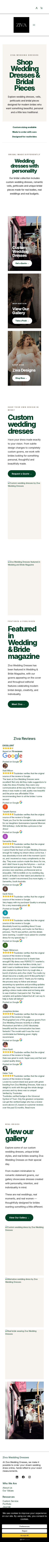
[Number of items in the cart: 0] (41, 8)
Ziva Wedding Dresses (16, 1457)
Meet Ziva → (18, 704)
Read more (30, 1107)
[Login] (36, 8)
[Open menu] (34, 24)
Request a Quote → (22, 473)
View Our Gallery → (19, 1217)
